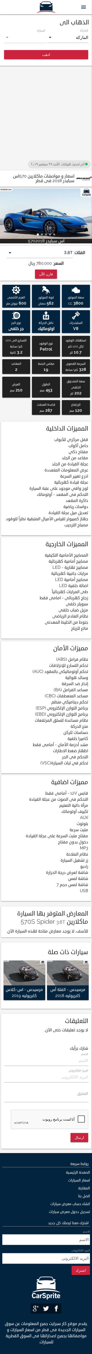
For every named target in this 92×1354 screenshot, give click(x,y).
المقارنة (84, 1188)
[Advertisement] (46, 113)
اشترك (81, 1270)
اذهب (46, 54)
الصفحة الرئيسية (78, 1172)
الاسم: (86, 1232)
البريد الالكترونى (78, 1071)
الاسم (84, 1054)
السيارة (41, 30)
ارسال (79, 1137)
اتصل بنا (84, 1196)
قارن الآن (46, 274)
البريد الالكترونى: (80, 1250)
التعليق (82, 1093)
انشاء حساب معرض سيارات (70, 1204)
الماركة (84, 30)
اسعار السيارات (79, 1180)
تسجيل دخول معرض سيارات (69, 1211)
